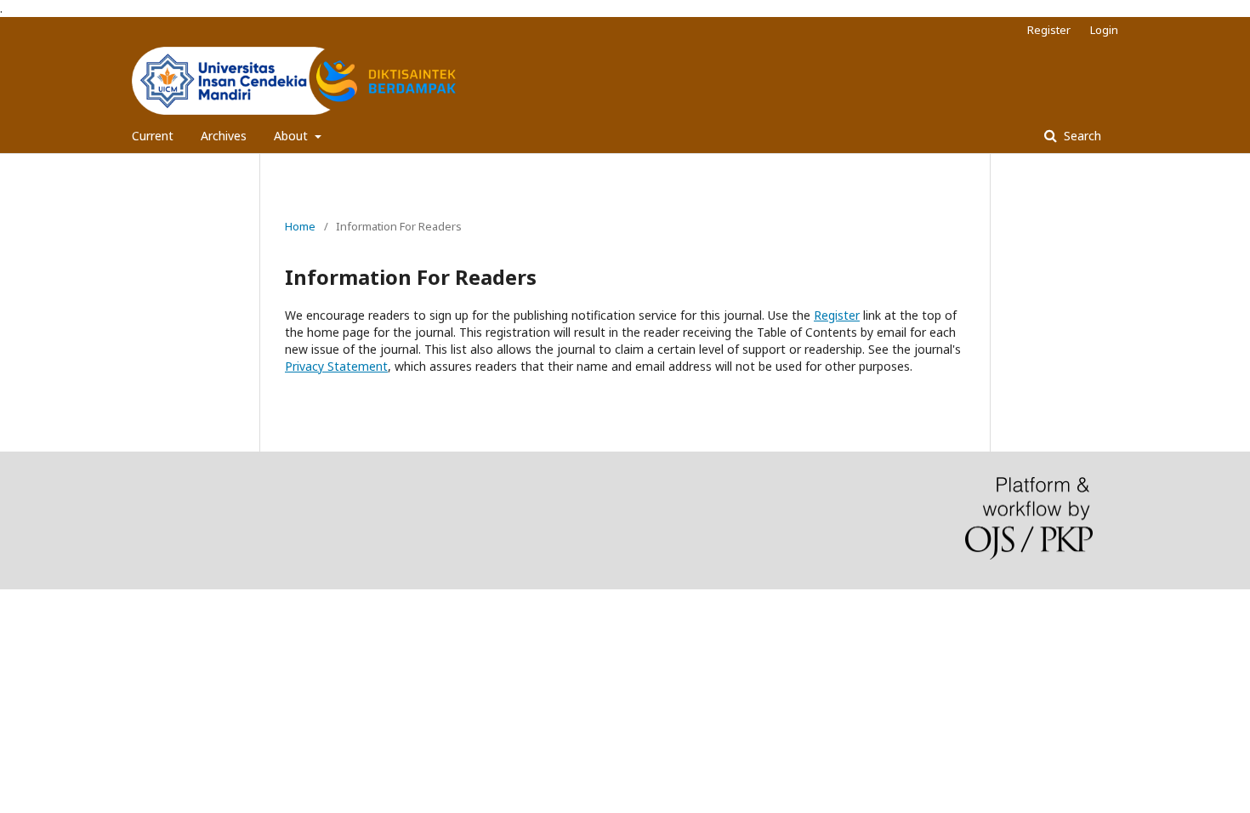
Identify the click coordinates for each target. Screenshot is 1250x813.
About (292, 136)
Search (1080, 136)
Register (1049, 29)
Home (300, 226)
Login (1104, 29)
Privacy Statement (336, 366)
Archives (224, 136)
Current (152, 136)
